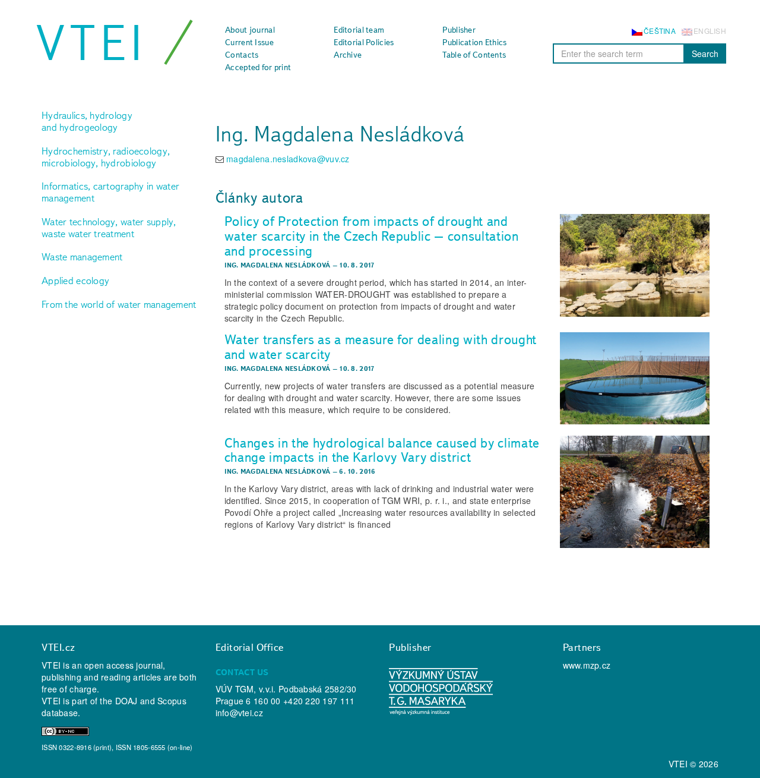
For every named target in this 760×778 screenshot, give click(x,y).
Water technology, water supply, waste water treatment (109, 228)
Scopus (171, 701)
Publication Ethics (474, 42)
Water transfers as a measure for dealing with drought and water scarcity (380, 347)
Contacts (241, 54)
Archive (348, 54)
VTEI (91, 43)
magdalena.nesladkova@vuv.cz (288, 159)
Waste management (82, 257)
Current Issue (249, 42)
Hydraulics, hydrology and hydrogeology (87, 121)
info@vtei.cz (239, 713)
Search (705, 53)
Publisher (459, 29)
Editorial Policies (364, 42)
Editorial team (359, 29)
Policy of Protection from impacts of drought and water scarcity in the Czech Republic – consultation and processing (371, 236)
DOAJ (126, 701)
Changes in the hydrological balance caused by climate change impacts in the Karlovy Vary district (382, 450)
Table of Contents (474, 54)
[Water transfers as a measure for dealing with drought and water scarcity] (635, 378)
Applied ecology (75, 280)
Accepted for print (258, 67)
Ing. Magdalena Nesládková (277, 265)
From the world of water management (119, 304)
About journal (250, 29)
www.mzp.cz (587, 665)
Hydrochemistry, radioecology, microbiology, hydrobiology (106, 157)
